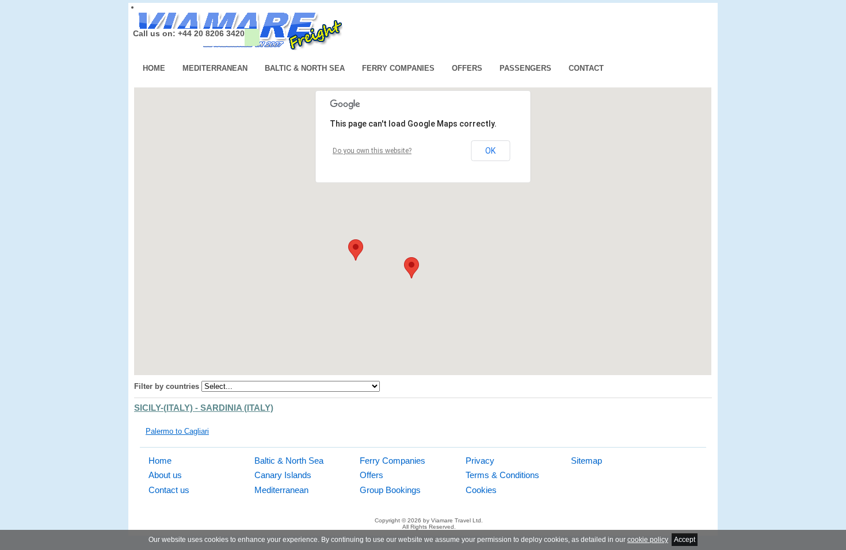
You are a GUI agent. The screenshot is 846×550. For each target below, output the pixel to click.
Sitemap (586, 460)
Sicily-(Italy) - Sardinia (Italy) (203, 407)
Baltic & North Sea (305, 68)
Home (154, 68)
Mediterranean (214, 68)
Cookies (481, 490)
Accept (684, 540)
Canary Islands (282, 475)
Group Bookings (390, 490)
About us (165, 475)
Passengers (525, 68)
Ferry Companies (398, 68)
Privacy (480, 460)
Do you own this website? (372, 151)
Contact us (168, 490)
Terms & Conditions (502, 475)
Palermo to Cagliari (177, 431)
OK (490, 150)
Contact (586, 68)
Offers (467, 68)
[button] (411, 267)
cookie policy (647, 540)
